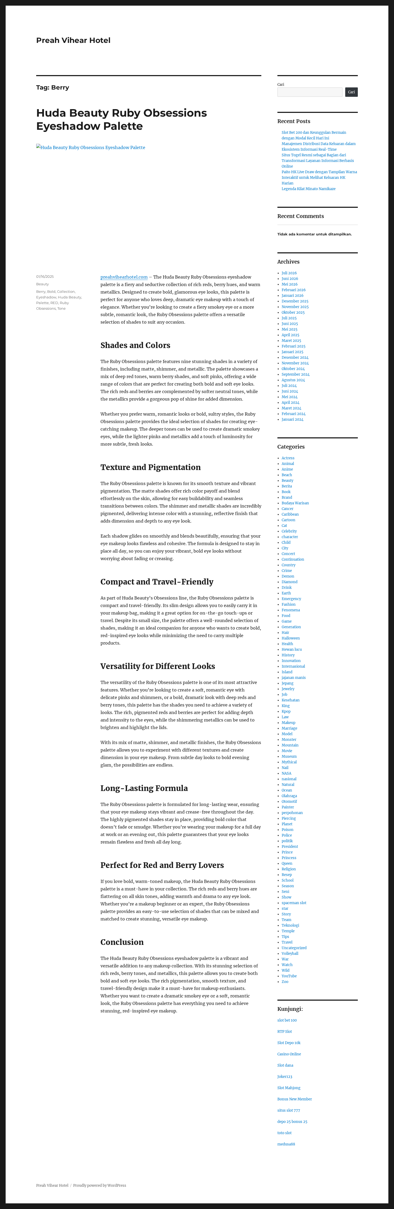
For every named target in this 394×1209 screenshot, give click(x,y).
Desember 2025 (295, 301)
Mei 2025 (290, 329)
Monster (289, 739)
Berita (287, 486)
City (285, 548)
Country (288, 565)
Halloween (291, 638)
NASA (286, 773)
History (288, 655)
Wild (285, 970)
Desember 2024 (295, 357)
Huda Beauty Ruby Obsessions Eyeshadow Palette (121, 119)
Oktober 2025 (293, 312)
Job (284, 694)
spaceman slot (294, 903)
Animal (288, 463)
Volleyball (290, 953)
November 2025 (295, 307)
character (290, 537)
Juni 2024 (290, 391)
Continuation (293, 559)
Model (287, 734)
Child (286, 542)
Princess (289, 858)
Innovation (291, 661)
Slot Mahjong (288, 1088)
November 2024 (295, 363)
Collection (66, 291)
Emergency (291, 599)
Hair (285, 632)
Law (285, 717)
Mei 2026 (290, 284)
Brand (287, 497)
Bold (51, 291)
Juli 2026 (289, 273)
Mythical (289, 762)
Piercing (289, 818)
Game (287, 621)
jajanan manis (294, 677)
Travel (287, 942)
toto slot (284, 1133)
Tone (61, 308)
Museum (289, 756)
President (290, 846)
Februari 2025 (294, 346)
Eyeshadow (46, 297)
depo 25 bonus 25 (292, 1121)
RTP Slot (284, 1031)
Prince (287, 852)
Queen (287, 863)
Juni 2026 (290, 278)
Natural (288, 784)
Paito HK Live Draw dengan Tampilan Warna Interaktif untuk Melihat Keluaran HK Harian (319, 178)
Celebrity (289, 531)
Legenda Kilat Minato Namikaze (309, 189)
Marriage (289, 728)
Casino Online (289, 1054)
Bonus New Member (294, 1099)
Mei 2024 (290, 397)
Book (286, 492)
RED (54, 303)
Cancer (287, 508)
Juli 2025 (289, 318)
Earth (286, 593)
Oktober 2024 (293, 369)
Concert (288, 554)
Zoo (285, 981)
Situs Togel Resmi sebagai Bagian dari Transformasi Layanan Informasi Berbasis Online (318, 161)
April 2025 (290, 335)
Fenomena (291, 610)
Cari (280, 84)
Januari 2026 (293, 295)
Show (286, 897)
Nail (285, 768)
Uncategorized (294, 948)
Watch (287, 965)
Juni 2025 (290, 323)
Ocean (287, 790)
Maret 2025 (291, 340)
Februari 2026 (294, 290)
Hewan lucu (292, 649)
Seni (285, 891)
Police (287, 835)
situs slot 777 (288, 1110)
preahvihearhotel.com (124, 277)
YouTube (289, 976)
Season (288, 886)
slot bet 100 (287, 1020)
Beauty (42, 284)
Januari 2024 (292, 419)
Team (286, 920)
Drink (287, 587)
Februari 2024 (294, 414)
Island (287, 672)
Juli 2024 (289, 385)
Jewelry (288, 689)
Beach (287, 475)
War (285, 959)
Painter (288, 807)
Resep (287, 874)
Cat (284, 525)
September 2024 (296, 374)
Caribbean (290, 514)
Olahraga (289, 796)
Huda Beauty (69, 297)
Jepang (287, 683)
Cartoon (288, 520)
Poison (287, 829)
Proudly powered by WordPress (99, 1185)
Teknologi (290, 925)
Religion (289, 869)
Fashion (289, 604)
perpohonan (292, 813)
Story (286, 914)
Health (287, 644)
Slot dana (285, 1065)
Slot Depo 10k (288, 1043)
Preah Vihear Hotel (73, 40)
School (287, 880)
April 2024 (290, 402)
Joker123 (284, 1076)
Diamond (290, 582)
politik (287, 841)
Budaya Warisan (295, 503)
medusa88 (286, 1144)
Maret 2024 (291, 408)
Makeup (288, 722)
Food (286, 615)
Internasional (293, 666)
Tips (285, 936)
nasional (289, 779)
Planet (287, 824)
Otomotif (289, 801)
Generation (291, 627)
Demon (288, 576)
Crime (287, 570)
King (286, 706)
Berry (41, 291)
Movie (287, 751)
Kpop (286, 711)
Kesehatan (291, 700)
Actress (288, 458)
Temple (288, 931)
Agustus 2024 (293, 380)
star (285, 908)
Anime (287, 469)
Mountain (290, 745)
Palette (42, 303)
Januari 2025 (292, 352)
